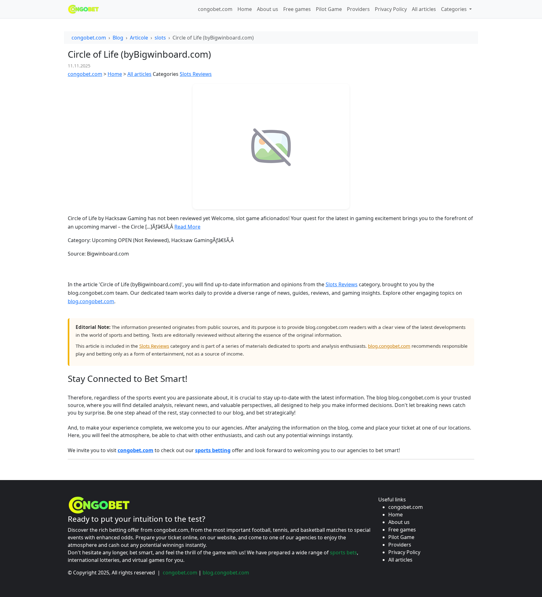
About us (267, 9)
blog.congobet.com (91, 301)
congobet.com (215, 9)
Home (244, 9)
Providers (358, 9)
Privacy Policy (391, 9)
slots (160, 37)
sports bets (343, 552)
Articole (139, 37)
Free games (297, 9)
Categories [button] (454, 9)
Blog (118, 37)
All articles (424, 9)
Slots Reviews (196, 74)
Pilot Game (329, 9)
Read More (187, 226)
